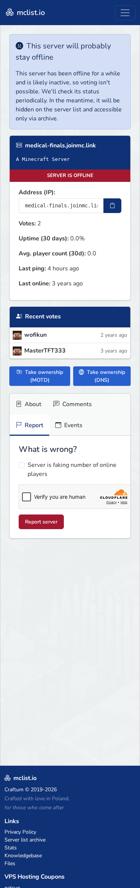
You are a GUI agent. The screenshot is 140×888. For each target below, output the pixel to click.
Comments (76, 404)
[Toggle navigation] (125, 12)
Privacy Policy (20, 832)
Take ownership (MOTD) (43, 376)
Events (73, 425)
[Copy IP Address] (112, 205)
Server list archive (25, 839)
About (32, 404)
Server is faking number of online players (72, 469)
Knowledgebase (23, 855)
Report (33, 425)
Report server (41, 521)
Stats (10, 847)
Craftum (14, 789)
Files (9, 863)
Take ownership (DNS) (105, 376)
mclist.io (30, 13)
